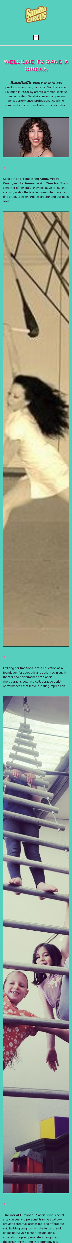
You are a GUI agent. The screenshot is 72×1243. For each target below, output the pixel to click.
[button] (36, 37)
